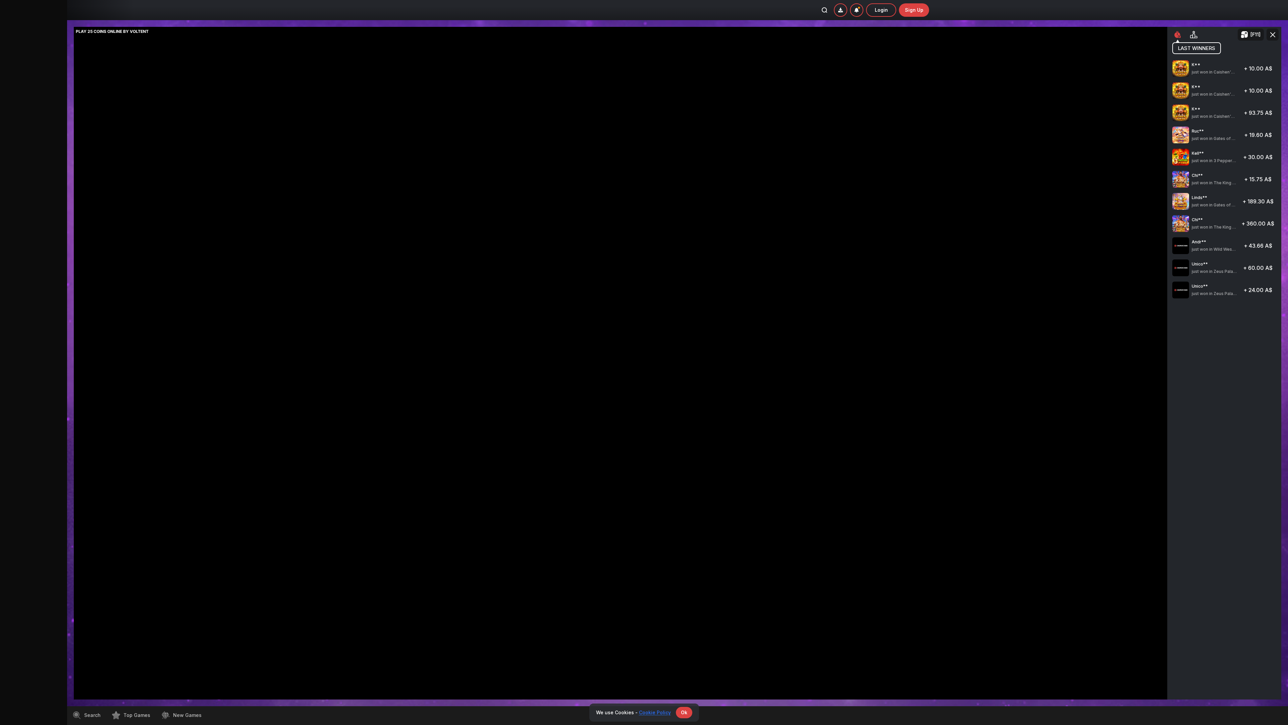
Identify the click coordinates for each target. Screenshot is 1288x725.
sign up (914, 10)
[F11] (1255, 34)
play (1224, 71)
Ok (684, 712)
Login (881, 10)
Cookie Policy (655, 712)
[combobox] (856, 10)
